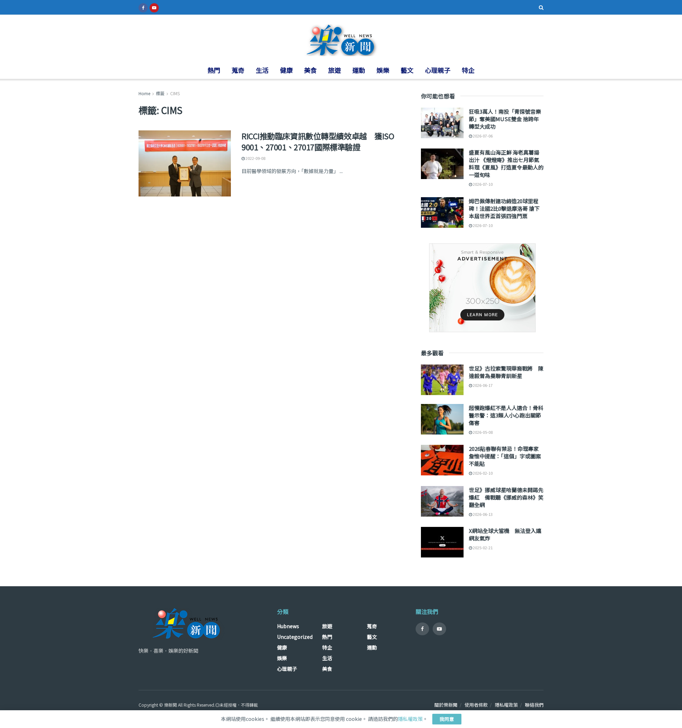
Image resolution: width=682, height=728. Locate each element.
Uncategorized (295, 636)
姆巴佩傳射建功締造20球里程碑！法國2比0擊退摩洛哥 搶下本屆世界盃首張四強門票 (504, 208)
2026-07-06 (482, 136)
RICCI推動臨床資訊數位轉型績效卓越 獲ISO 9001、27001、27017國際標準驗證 (318, 141)
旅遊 (334, 70)
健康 (286, 70)
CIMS (175, 93)
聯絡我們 (534, 704)
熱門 (213, 70)
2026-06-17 (482, 385)
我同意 (446, 719)
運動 (358, 70)
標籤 (160, 93)
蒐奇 (238, 70)
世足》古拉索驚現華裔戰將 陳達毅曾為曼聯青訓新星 (506, 372)
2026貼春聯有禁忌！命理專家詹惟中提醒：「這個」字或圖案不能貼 (505, 456)
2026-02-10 (482, 473)
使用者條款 (476, 704)
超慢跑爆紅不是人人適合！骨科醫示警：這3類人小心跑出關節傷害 (506, 415)
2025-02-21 (482, 547)
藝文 (407, 70)
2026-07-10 (482, 184)
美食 (310, 70)
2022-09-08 (255, 158)
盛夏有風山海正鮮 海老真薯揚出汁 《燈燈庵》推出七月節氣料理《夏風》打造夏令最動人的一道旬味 (506, 163)
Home (144, 93)
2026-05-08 (482, 432)
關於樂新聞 (446, 704)
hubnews (288, 626)
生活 (262, 70)
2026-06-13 (482, 514)
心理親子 (437, 70)
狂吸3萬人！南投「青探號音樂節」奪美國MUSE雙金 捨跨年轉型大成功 (505, 119)
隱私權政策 (506, 704)
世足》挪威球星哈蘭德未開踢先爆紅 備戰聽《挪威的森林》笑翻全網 (506, 497)
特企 (468, 70)
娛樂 (383, 70)
